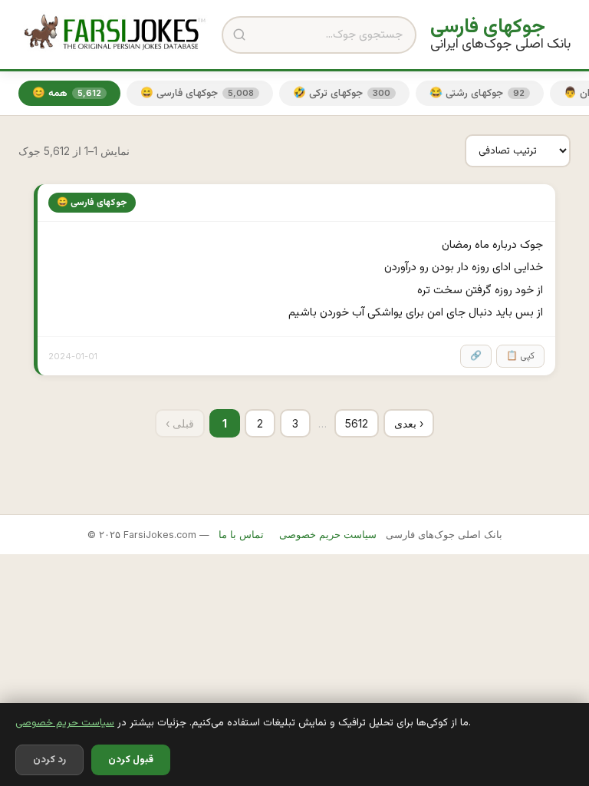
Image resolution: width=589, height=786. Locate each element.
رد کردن (49, 760)
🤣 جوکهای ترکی (341, 93)
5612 (356, 423)
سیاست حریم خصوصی (64, 723)
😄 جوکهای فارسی (197, 93)
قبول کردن (130, 760)
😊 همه (66, 93)
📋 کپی (520, 356)
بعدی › (408, 423)
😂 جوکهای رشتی (477, 93)
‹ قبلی (180, 423)
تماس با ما (241, 534)
